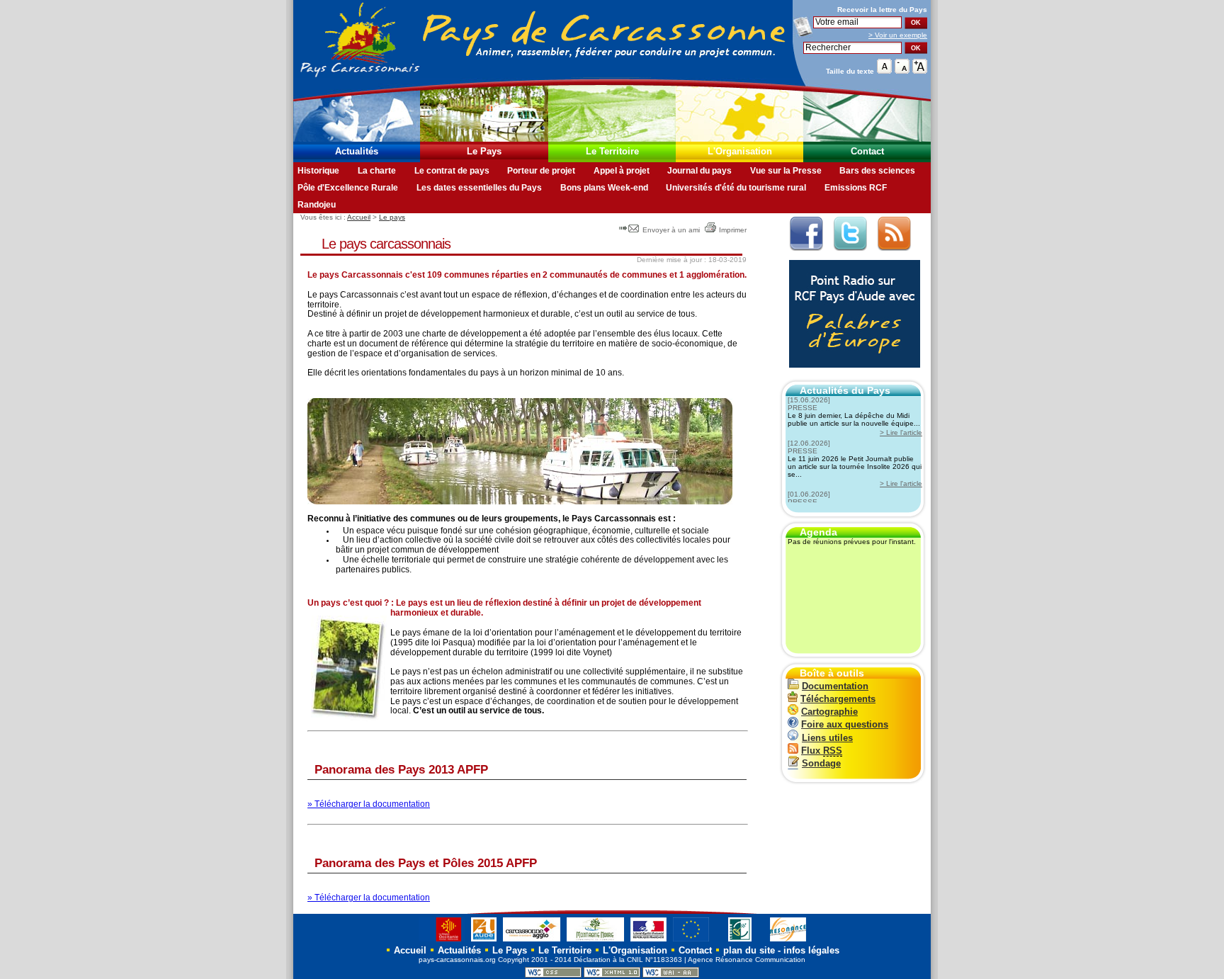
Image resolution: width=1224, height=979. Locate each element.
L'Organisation (740, 151)
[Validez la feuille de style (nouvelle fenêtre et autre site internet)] (553, 975)
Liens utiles (827, 737)
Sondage (821, 763)
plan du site (749, 950)
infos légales (811, 950)
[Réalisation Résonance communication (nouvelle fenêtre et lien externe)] (788, 941)
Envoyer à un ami (671, 230)
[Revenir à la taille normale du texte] (884, 70)
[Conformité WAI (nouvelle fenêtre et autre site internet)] (670, 975)
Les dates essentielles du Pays (479, 187)
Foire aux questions (844, 724)
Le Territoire (612, 151)
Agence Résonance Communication (746, 959)
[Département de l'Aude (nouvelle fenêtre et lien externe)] (484, 941)
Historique (318, 170)
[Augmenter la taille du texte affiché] (919, 70)
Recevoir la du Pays (882, 9)
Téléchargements (838, 699)
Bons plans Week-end (604, 187)
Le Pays (484, 151)
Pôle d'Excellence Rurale (348, 187)
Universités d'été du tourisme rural (736, 187)
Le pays (392, 217)
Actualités (356, 151)
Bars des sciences (877, 170)
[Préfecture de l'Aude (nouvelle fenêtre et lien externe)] (648, 941)
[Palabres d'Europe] (851, 375)
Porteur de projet (541, 170)
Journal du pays (699, 170)
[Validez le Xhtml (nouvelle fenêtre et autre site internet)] (612, 975)
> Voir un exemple (897, 35)
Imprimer (733, 230)
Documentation (835, 686)
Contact (867, 151)
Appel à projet (622, 170)
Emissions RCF (855, 187)
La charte (377, 170)
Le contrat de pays (451, 170)
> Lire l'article (901, 432)
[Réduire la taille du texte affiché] (902, 70)
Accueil (358, 217)
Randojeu (317, 204)
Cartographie (829, 711)
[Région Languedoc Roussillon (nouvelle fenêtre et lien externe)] (441, 941)
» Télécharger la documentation (368, 804)
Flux (821, 750)
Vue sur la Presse (786, 170)
